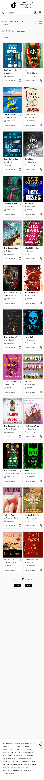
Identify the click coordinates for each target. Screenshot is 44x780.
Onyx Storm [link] (29, 159)
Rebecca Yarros (31, 162)
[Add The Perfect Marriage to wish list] (40, 125)
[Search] (3, 13)
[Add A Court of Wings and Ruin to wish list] (20, 392)
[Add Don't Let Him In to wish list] (20, 80)
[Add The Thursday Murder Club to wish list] (20, 303)
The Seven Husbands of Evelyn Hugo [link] (11, 471)
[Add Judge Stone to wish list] (20, 570)
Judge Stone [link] (9, 560)
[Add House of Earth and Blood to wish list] (40, 303)
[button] (35, 23)
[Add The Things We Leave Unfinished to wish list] (40, 436)
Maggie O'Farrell (32, 73)
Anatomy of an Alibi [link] (11, 204)
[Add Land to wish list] (40, 80)
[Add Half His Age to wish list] (20, 525)
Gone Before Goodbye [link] (11, 159)
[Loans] (35, 13)
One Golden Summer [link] (11, 115)
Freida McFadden (11, 429)
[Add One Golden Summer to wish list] (20, 125)
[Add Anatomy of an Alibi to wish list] (20, 214)
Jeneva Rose (31, 117)
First (17, 585)
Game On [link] (28, 471)
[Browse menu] (40, 12)
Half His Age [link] (9, 515)
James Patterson (11, 562)
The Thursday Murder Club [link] (11, 293)
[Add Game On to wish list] (40, 481)
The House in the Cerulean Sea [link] (11, 248)
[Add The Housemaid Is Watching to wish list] (20, 436)
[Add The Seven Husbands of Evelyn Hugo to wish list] (20, 481)
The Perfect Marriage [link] (32, 115)
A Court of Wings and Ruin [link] (11, 382)
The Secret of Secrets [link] (32, 560)
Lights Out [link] (29, 337)
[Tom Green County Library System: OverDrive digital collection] (22, 5)
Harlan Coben (10, 162)
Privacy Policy (30, 746)
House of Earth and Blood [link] (32, 293)
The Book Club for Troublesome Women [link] (32, 515)
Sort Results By (8, 31)
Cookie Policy (8, 773)
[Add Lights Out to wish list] (40, 347)
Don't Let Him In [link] (10, 70)
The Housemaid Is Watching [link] (11, 426)
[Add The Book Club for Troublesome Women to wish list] (40, 525)
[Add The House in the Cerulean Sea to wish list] (20, 258)
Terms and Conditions (12, 746)
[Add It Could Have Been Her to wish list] (40, 258)
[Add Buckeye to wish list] (40, 392)
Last (28, 585)
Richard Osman (11, 295)
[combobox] (17, 13)
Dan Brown (30, 562)
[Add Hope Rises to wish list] (40, 214)
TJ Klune (8, 251)
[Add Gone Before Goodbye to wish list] (20, 169)
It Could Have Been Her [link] (32, 248)
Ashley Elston (10, 206)
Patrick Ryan (31, 384)
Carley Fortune (11, 117)
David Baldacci (31, 206)
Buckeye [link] (28, 382)
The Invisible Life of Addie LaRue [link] (11, 337)
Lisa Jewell (9, 73)
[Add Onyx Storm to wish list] (40, 169)
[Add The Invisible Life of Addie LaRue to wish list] (20, 347)
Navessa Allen (31, 340)
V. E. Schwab (10, 340)
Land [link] (27, 70)
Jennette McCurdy (12, 518)
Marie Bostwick (32, 518)
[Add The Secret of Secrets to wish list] (40, 570)
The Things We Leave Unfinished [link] (32, 426)
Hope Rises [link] (29, 204)
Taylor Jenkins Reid (12, 473)
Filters (6, 38)
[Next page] (31, 580)
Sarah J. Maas (31, 295)
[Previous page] (14, 580)
